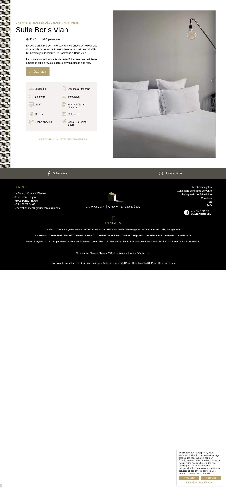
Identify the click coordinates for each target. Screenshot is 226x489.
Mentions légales (202, 187)
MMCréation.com (141, 253)
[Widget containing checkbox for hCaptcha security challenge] (172, 336)
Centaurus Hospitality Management (162, 229)
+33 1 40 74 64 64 (24, 204)
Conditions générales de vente (194, 190)
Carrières (206, 198)
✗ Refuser (211, 478)
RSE (209, 201)
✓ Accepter (189, 478)
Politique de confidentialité (197, 194)
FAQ (209, 205)
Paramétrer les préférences (200, 482)
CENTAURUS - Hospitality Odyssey (115, 229)
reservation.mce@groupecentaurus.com (37, 208)
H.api (117, 253)
